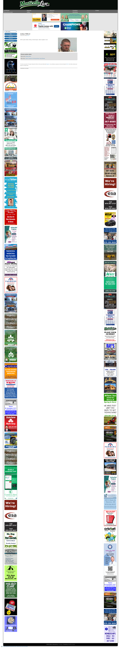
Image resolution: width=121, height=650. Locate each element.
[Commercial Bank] (10, 498)
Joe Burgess (60, 644)
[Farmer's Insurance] (10, 292)
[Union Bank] (110, 325)
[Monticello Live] (46, 30)
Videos (28, 12)
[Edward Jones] (46, 21)
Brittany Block (28, 56)
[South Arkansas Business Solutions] (110, 525)
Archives (52, 12)
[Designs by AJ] (10, 57)
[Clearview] (10, 378)
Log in (74, 644)
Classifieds (75, 10)
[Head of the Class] (10, 597)
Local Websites (11, 40)
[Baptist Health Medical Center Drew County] (75, 30)
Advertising (75, 12)
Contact (97, 10)
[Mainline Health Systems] (75, 21)
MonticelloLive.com (8, 12)
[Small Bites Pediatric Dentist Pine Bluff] (10, 208)
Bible (11, 33)
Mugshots (29, 10)
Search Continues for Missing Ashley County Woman (35, 58)
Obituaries (52, 10)
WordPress (70, 644)
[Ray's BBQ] (110, 359)
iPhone (28, 35)
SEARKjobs (6, 10)
